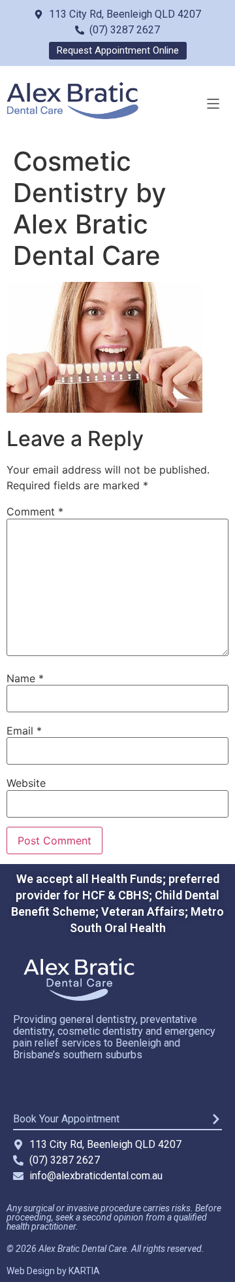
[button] (213, 103)
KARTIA (84, 1271)
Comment (35, 511)
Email (24, 730)
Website (26, 783)
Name (25, 678)
